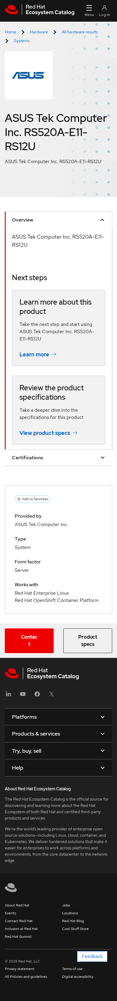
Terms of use (72, 968)
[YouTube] (22, 696)
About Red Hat (17, 905)
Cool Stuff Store (75, 928)
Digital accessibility (77, 976)
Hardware (39, 32)
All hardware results (80, 32)
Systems (22, 40)
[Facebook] (37, 696)
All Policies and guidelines (26, 976)
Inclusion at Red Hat (21, 928)
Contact (29, 640)
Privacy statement (19, 968)
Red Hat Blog (73, 921)
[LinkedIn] (8, 696)
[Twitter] (51, 696)
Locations (70, 913)
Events (10, 913)
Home (10, 32)
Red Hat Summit (18, 936)
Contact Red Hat (19, 921)
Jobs (66, 905)
